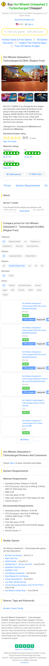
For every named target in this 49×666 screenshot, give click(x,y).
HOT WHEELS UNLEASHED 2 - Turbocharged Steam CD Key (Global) (33, 403)
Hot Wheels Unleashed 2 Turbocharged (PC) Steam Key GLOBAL (32, 423)
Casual (14, 608)
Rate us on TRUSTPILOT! (24, 649)
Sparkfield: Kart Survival (15, 567)
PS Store (21, 290)
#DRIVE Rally (10, 561)
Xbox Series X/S (32, 246)
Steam (11, 275)
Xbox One (19, 246)
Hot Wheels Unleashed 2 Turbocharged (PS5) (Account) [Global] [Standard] (34, 330)
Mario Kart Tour (11, 558)
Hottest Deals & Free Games (17, 39)
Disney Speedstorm (13, 579)
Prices (7, 185)
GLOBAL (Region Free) (16, 266)
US (36, 266)
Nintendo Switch (14, 241)
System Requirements (28, 185)
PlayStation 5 (7, 246)
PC (25, 241)
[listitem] (9, 97)
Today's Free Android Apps (32, 42)
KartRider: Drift (11, 570)
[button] (5, 78)
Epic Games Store (25, 285)
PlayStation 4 (35, 241)
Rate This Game (9, 141)
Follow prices (15, 174)
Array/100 (7, 157)
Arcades (6, 608)
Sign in (30, 24)
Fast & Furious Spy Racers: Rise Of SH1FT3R (24, 585)
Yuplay (5, 295)
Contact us (24, 662)
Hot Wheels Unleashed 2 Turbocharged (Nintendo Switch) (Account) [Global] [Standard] (34, 378)
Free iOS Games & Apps (27, 46)
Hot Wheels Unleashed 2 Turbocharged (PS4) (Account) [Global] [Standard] (34, 354)
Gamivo (38, 285)
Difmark (12, 285)
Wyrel (39, 290)
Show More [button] (24, 211)
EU (30, 266)
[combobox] (26, 32)
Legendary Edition (15, 256)
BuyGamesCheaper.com (24, 20)
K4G (12, 290)
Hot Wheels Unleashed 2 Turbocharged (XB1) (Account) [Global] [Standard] (34, 306)
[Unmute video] (24, 78)
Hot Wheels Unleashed (14, 573)
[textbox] (26, 32)
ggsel (5, 290)
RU (42, 266)
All (4, 241)
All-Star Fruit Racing (13, 555)
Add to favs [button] (37, 174)
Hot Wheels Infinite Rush (15, 590)
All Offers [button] (24, 440)
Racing (20, 608)
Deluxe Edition (30, 256)
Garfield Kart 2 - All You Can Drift (18, 564)
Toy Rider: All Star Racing (15, 582)
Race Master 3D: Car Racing (16, 576)
